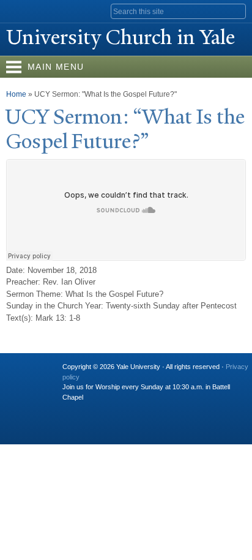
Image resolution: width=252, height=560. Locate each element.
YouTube (165, 409)
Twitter (94, 409)
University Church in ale (120, 37)
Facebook (70, 409)
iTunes (142, 409)
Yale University (20, 10)
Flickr (118, 409)
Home (16, 94)
